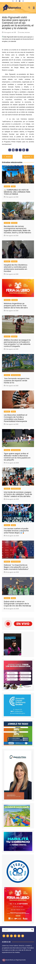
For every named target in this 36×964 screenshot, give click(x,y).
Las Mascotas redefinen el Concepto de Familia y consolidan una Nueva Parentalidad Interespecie (15, 418)
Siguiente (27, 157)
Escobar (21, 32)
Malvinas (7, 300)
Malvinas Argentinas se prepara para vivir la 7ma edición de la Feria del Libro (16, 305)
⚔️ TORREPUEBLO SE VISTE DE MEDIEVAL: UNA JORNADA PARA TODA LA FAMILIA (17, 192)
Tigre (13, 186)
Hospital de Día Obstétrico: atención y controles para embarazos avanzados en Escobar (16, 268)
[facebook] (16, 1)
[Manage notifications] (3, 960)
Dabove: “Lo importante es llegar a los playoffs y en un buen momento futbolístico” (16, 567)
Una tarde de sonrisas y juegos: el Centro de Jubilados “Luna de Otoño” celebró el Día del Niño (18, 494)
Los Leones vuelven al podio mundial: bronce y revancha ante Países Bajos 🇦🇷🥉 (16, 530)
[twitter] (13, 1)
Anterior (8, 157)
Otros (13, 411)
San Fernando (16, 375)
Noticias (27, 32)
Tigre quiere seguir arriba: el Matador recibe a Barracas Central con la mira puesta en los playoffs (17, 456)
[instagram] (23, 1)
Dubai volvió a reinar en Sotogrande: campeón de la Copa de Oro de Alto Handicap (17, 603)
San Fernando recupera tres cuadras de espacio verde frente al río (16, 380)
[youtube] (19, 1)
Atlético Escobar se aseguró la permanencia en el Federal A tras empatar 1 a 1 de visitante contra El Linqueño (17, 343)
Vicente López (16, 488)
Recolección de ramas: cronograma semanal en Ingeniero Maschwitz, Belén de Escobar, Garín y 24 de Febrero (17, 229)
